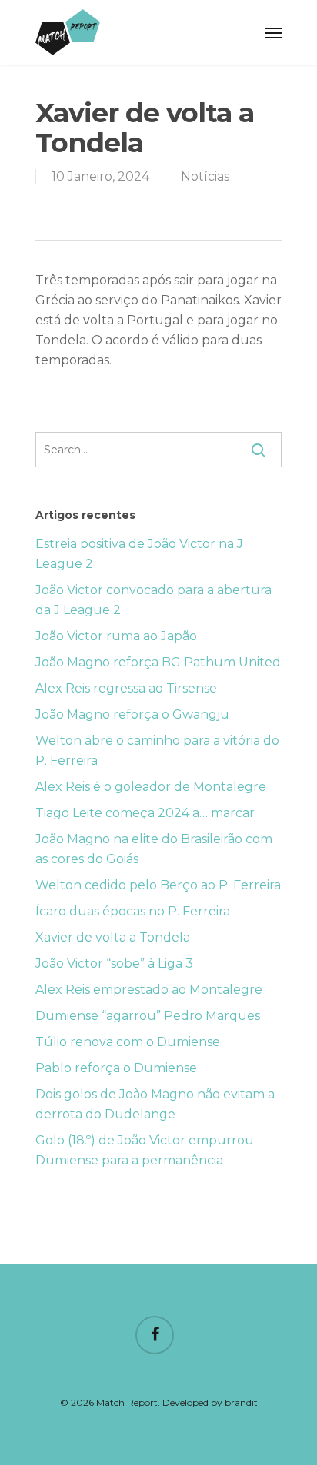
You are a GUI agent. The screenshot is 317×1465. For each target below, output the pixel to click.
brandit (241, 1402)
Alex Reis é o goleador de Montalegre (150, 786)
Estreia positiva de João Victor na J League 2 (139, 554)
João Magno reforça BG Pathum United (158, 662)
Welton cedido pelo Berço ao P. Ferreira (158, 885)
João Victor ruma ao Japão (116, 636)
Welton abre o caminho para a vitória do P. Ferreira (157, 750)
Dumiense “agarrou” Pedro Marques (147, 1015)
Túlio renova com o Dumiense (127, 1042)
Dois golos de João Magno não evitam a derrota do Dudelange (155, 1104)
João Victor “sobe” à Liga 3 (114, 963)
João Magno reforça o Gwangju (132, 714)
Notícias (205, 176)
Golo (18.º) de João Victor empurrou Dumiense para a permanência (144, 1150)
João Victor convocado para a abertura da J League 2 (153, 600)
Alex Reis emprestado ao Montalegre (148, 989)
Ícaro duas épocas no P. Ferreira (132, 911)
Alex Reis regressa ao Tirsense (126, 688)
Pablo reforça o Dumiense (116, 1068)
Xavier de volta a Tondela (112, 937)
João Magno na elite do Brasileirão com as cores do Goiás (153, 849)
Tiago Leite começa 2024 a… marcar (145, 813)
